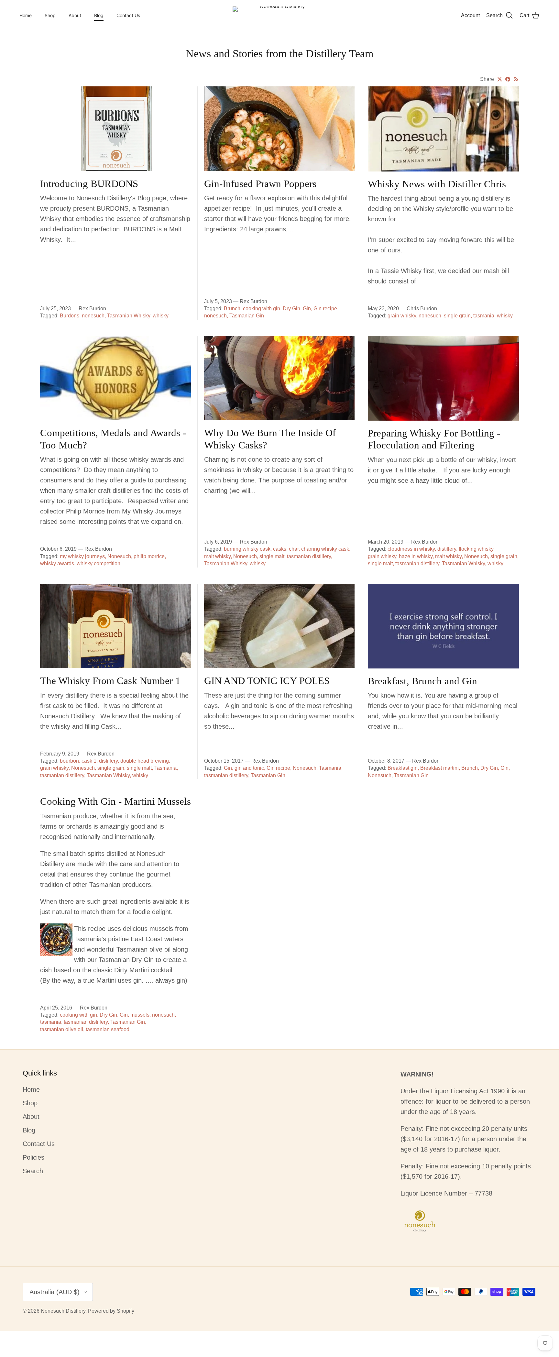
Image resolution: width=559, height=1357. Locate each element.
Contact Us (128, 15)
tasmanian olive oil (61, 1029)
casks (279, 549)
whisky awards (57, 563)
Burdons (69, 315)
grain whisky (402, 315)
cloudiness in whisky (411, 549)
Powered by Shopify (111, 1311)
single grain (457, 315)
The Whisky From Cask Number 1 (110, 680)
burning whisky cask (247, 549)
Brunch (232, 308)
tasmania (483, 315)
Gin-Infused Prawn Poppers (260, 183)
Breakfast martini (439, 768)
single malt (271, 556)
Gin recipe (325, 308)
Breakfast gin (403, 768)
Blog (99, 15)
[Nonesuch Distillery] (279, 15)
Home (25, 15)
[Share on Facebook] (507, 79)
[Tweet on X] (499, 79)
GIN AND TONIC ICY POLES (267, 680)
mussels (139, 1015)
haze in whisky (416, 556)
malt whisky (217, 556)
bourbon (69, 761)
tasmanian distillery (309, 556)
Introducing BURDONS (89, 183)
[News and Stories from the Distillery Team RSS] (516, 79)
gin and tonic (249, 768)
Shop (50, 15)
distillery (446, 549)
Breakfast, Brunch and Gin (422, 681)
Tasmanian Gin (246, 315)
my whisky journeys (82, 556)
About (75, 15)
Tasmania (165, 768)
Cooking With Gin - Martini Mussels (115, 801)
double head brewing (144, 761)
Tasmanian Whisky (128, 315)
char (294, 549)
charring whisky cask (325, 549)
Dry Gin (291, 308)
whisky (161, 315)
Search (33, 1171)
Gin (307, 308)
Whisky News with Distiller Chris (437, 184)
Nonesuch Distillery (63, 1311)
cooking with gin (261, 308)
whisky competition (98, 563)
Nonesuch (119, 556)
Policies (33, 1157)
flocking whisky (476, 549)
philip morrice (149, 556)
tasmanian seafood (107, 1029)
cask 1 (89, 761)
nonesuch (93, 315)
